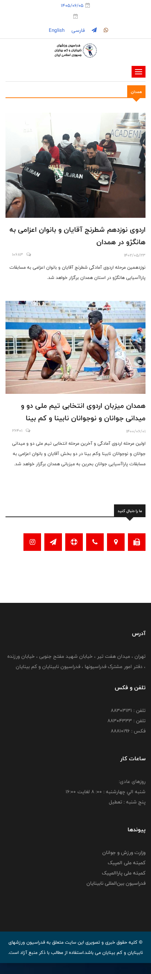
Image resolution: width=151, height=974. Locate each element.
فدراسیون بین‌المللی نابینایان (116, 883)
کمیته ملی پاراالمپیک (124, 873)
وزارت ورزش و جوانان (124, 852)
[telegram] (93, 30)
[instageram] (105, 30)
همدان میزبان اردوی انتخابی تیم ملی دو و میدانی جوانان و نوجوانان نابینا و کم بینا (83, 411)
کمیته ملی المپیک (127, 862)
